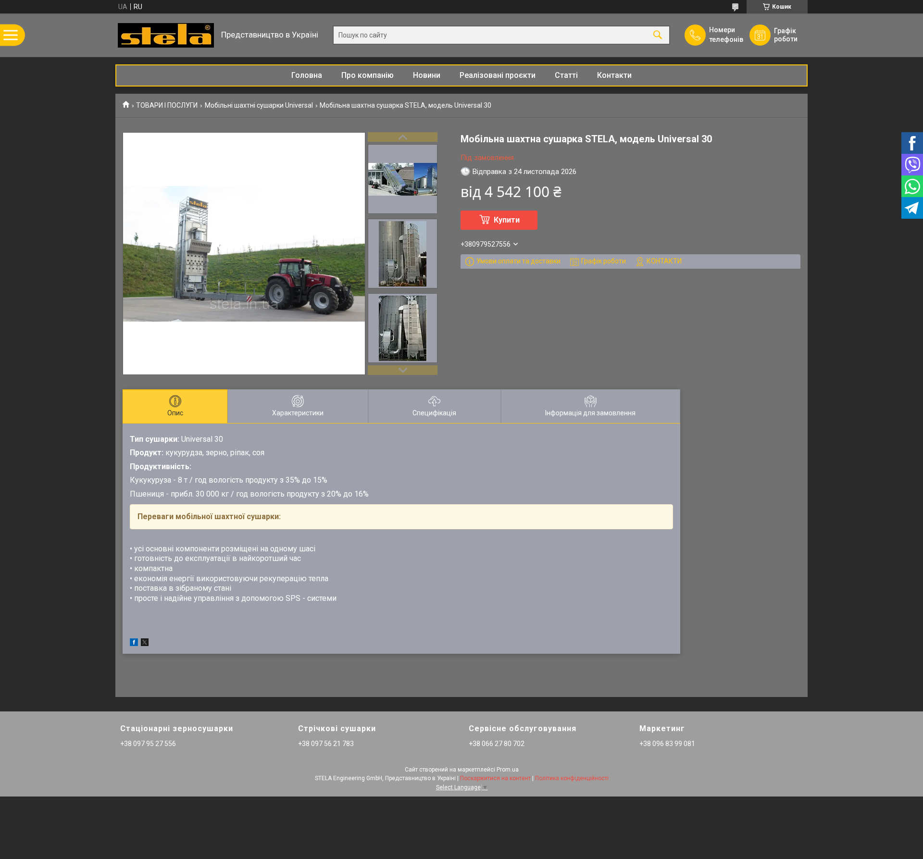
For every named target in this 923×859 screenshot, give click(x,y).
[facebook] (134, 643)
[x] (145, 643)
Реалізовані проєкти (498, 75)
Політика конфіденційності (572, 778)
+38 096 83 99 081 (667, 743)
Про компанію (367, 75)
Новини (426, 75)
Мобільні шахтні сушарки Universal (259, 105)
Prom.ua (508, 769)
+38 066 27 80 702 (496, 743)
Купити (507, 219)
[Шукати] (657, 35)
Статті (566, 75)
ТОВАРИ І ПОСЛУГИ (167, 105)
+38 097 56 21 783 (326, 743)
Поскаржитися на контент (495, 778)
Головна (306, 75)
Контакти (614, 75)
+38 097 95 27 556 (148, 743)
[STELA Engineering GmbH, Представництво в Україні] (166, 35)
